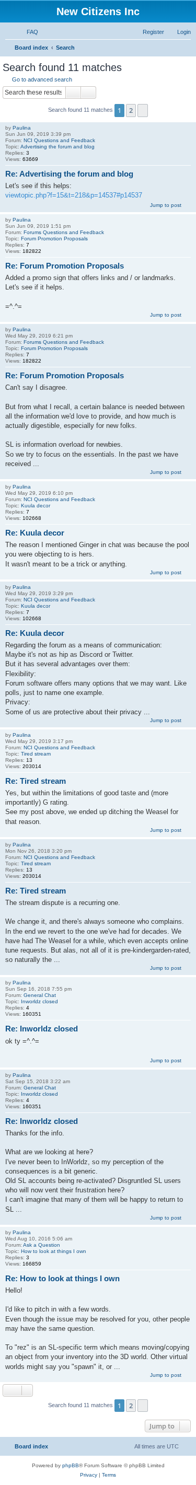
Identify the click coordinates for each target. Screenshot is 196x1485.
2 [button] (131, 110)
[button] (142, 110)
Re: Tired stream (35, 780)
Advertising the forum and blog (57, 146)
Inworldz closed (39, 1001)
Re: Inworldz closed (41, 1028)
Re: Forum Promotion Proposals (64, 265)
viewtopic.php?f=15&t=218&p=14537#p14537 (73, 195)
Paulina (22, 128)
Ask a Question (41, 1245)
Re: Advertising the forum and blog (69, 173)
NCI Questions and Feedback (59, 140)
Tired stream (36, 754)
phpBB (70, 1465)
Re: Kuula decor (34, 532)
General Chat (40, 995)
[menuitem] (27, 32)
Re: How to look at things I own (62, 1278)
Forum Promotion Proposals (54, 238)
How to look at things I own (53, 1251)
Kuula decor (35, 505)
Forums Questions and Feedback (64, 232)
